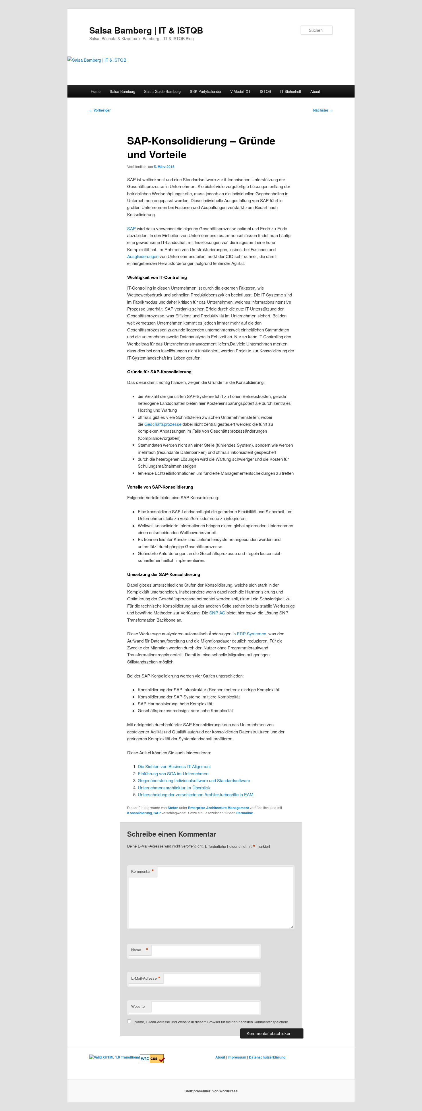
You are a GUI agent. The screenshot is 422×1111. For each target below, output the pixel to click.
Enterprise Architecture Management (218, 807)
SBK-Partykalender (205, 91)
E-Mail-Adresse (145, 978)
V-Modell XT (240, 91)
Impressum (237, 1057)
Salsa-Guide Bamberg (162, 91)
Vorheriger (100, 110)
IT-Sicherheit (290, 91)
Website (138, 1006)
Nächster (323, 110)
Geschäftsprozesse (162, 424)
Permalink (244, 812)
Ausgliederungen (142, 256)
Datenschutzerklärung (267, 1057)
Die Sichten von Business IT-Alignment (174, 766)
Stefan (173, 807)
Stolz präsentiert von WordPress (211, 1091)
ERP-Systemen (251, 633)
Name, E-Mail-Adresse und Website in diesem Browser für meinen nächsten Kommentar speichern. (212, 1021)
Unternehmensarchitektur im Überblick (174, 787)
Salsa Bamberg (122, 91)
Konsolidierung (139, 812)
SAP (131, 228)
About (315, 91)
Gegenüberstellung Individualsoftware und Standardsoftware (194, 780)
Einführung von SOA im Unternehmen (173, 773)
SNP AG (217, 613)
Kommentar (142, 871)
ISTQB (265, 91)
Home (95, 91)
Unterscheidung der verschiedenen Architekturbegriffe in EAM (195, 794)
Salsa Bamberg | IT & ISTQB (146, 30)
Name (139, 949)
